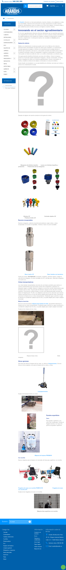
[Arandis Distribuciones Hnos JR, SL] (11, 11)
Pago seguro (37, 544)
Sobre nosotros (38, 546)
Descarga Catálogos (10, 88)
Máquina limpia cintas (32, 355)
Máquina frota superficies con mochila (47, 511)
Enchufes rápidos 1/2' (50, 216)
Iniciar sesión (60, 1)
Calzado (6, 29)
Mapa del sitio (37, 548)
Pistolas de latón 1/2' (30, 218)
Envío (35, 536)
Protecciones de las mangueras (36, 166)
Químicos (6, 69)
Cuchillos (7, 40)
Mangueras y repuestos (7, 60)
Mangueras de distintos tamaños (29, 165)
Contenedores (8, 32)
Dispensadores (8, 42)
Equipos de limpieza (7, 49)
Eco (5, 45)
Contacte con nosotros (49, 1)
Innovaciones (8, 85)
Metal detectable (7, 65)
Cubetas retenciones (7, 36)
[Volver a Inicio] (3, 18)
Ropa (5, 71)
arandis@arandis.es (57, 546)
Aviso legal (37, 542)
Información (8, 81)
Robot (5, 74)
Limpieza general (6, 54)
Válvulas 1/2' (26, 216)
